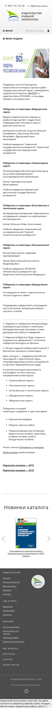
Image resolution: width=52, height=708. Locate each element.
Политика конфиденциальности (25, 684)
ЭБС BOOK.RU (10, 648)
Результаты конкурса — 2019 (18, 465)
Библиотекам (9, 610)
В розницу (7, 614)
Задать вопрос (10, 452)
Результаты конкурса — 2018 (18, 470)
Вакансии (7, 590)
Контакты (7, 594)
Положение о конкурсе (31, 447)
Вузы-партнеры (9, 586)
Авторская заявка (10, 637)
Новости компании (11, 582)
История (6, 578)
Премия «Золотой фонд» (14, 641)
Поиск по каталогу (36, 30)
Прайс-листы (11, 665)
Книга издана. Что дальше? (11, 632)
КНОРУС (32, 93)
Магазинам (8, 606)
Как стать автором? (11, 627)
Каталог (8, 659)
